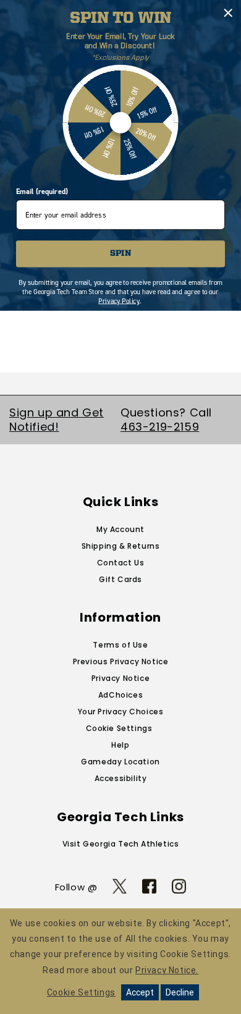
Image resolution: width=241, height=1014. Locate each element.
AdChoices (120, 695)
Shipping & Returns (121, 546)
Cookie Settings (119, 728)
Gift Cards (120, 579)
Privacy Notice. (166, 970)
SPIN (120, 254)
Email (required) (41, 191)
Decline (180, 992)
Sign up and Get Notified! (56, 419)
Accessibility (121, 778)
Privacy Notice (120, 678)
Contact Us (121, 562)
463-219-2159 (159, 426)
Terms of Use (120, 645)
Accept (140, 992)
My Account (120, 529)
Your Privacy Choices (121, 711)
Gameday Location (120, 761)
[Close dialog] (228, 13)
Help (120, 745)
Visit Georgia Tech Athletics (120, 844)
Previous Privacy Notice (121, 661)
